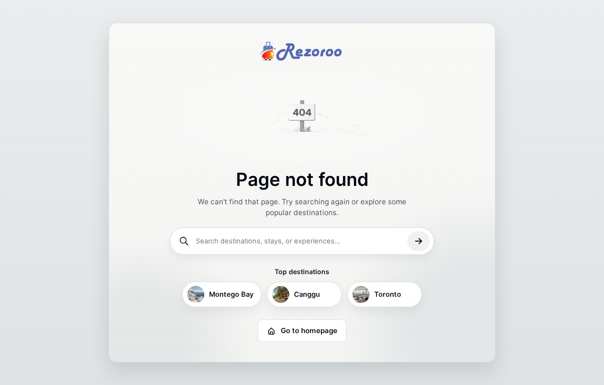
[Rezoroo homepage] (302, 51)
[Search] (418, 241)
